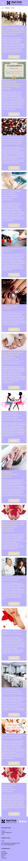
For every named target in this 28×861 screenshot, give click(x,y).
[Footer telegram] (25, 822)
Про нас (3, 851)
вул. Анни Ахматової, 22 (8, 844)
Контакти (4, 858)
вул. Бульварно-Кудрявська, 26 (10, 843)
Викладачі (4, 853)
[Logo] (14, 3)
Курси (3, 831)
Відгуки (3, 855)
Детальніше (14, 57)
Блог (2, 856)
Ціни (2, 834)
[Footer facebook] (20, 822)
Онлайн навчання (6, 832)
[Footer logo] (8, 822)
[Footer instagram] (23, 822)
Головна (7, 8)
